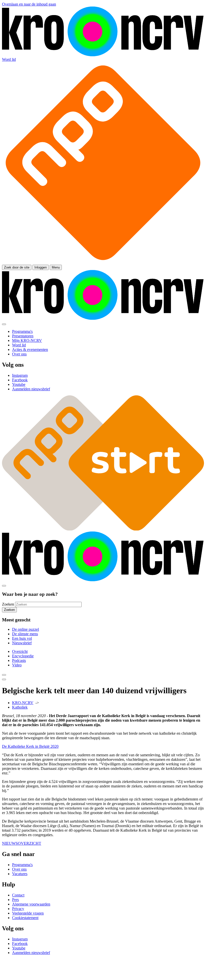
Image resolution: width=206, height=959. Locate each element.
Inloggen (40, 267)
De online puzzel (25, 629)
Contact (18, 895)
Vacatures (19, 874)
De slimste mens (25, 634)
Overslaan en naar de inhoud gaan (29, 4)
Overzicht (20, 651)
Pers (15, 899)
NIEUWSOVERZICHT (21, 843)
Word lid (9, 59)
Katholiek (20, 707)
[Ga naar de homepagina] (103, 55)
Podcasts (19, 660)
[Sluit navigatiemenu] (4, 324)
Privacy (18, 909)
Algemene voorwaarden (31, 904)
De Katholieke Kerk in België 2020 (30, 746)
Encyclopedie (23, 656)
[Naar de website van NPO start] (103, 262)
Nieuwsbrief (22, 643)
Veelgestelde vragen (28, 913)
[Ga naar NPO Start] (103, 529)
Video (17, 665)
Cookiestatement (25, 918)
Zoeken (8, 604)
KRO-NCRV (22, 703)
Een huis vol (22, 638)
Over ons (19, 869)
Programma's (22, 865)
